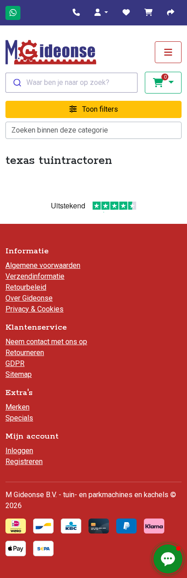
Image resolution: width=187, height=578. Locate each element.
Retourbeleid (25, 287)
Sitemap (18, 374)
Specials (19, 418)
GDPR (15, 363)
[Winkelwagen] (148, 13)
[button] (101, 13)
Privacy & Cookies (34, 309)
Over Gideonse (29, 298)
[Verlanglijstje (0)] (126, 13)
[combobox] (71, 83)
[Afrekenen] (171, 13)
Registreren (24, 461)
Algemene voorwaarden (42, 265)
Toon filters (99, 109)
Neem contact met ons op (46, 341)
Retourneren (24, 352)
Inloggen (19, 450)
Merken (17, 407)
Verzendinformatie (34, 276)
